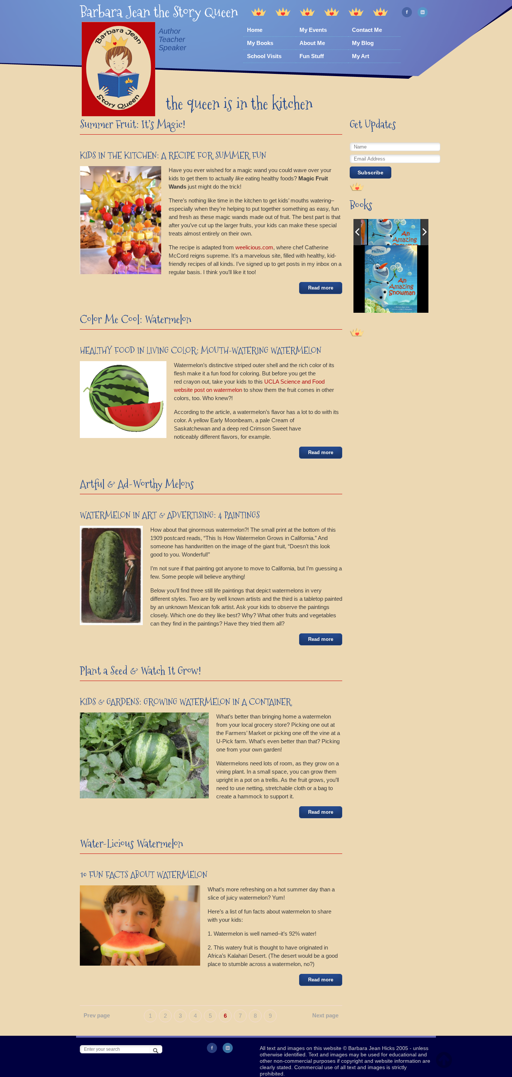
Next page (325, 1015)
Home (254, 30)
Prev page (97, 1015)
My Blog (363, 43)
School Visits (264, 56)
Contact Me (367, 30)
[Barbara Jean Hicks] (118, 70)
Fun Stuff (311, 56)
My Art (360, 56)
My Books (260, 43)
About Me (312, 43)
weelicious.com (254, 247)
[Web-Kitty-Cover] (394, 232)
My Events (313, 30)
